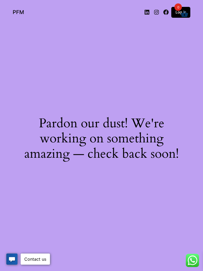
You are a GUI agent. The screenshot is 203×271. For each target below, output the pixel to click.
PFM (18, 12)
